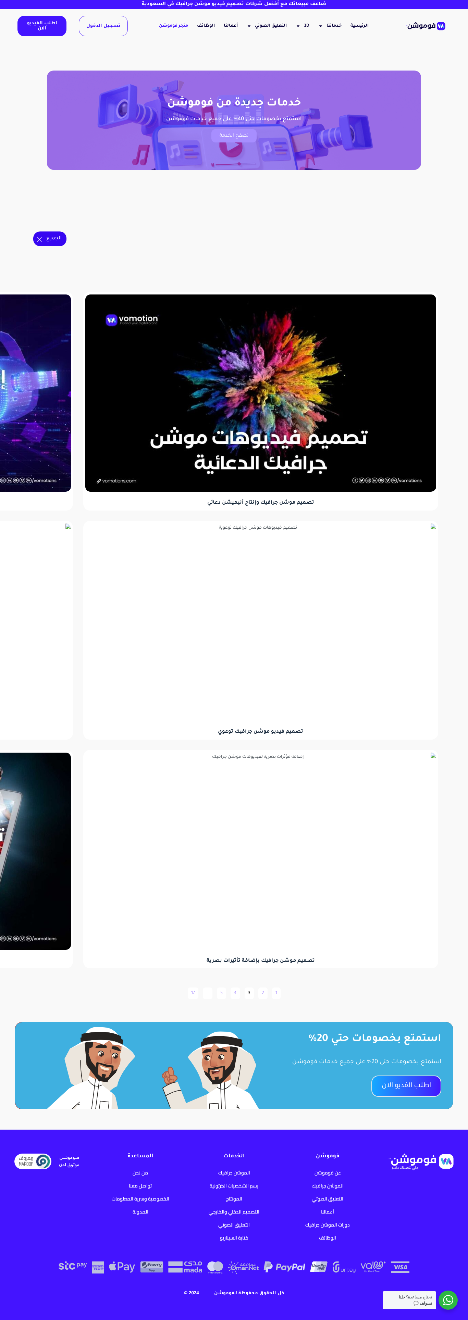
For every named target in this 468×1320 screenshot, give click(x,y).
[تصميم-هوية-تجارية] (263, 221)
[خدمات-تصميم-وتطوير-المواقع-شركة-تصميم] (225, 221)
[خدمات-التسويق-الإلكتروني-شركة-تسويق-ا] (339, 221)
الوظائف (206, 26)
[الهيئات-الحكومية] (377, 221)
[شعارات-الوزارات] (377, 256)
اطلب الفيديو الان (42, 26)
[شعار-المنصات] (149, 221)
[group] (415, 221)
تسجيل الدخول (103, 26)
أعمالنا (231, 26)
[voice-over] (187, 221)
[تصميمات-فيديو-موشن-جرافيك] (301, 221)
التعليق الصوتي (271, 26)
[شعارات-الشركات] (415, 256)
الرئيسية (359, 26)
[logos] (111, 221)
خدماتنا (334, 26)
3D (306, 26)
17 (192, 992)
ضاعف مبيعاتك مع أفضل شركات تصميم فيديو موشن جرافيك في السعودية (234, 4)
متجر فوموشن (173, 26)
